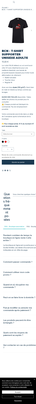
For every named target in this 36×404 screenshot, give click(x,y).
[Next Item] (31, 30)
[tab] (14, 226)
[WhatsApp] (3, 170)
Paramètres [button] (18, 401)
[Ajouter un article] (12, 149)
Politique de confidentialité (18, 387)
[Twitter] (10, 170)
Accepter (18, 392)
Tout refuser (18, 396)
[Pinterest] (8, 170)
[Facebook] (5, 170)
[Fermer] (33, 380)
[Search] (14, 2)
